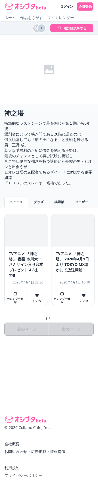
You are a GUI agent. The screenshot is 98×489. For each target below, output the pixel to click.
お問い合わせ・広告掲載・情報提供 (34, 451)
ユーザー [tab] (81, 202)
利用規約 (12, 467)
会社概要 (12, 443)
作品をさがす (31, 17)
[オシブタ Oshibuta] (25, 6)
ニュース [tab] (16, 202)
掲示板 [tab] (59, 202)
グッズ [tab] (39, 202)
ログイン (66, 6)
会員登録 (85, 6)
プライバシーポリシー (23, 475)
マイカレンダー (60, 17)
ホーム (10, 17)
